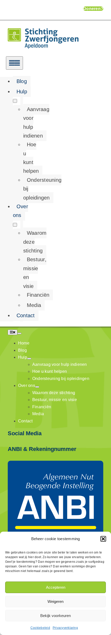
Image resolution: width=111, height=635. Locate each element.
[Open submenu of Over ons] (15, 225)
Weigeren (55, 601)
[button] (103, 538)
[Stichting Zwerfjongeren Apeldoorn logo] (43, 32)
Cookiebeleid (40, 628)
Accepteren (55, 587)
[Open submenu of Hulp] (15, 101)
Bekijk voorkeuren (55, 615)
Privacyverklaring (65, 628)
